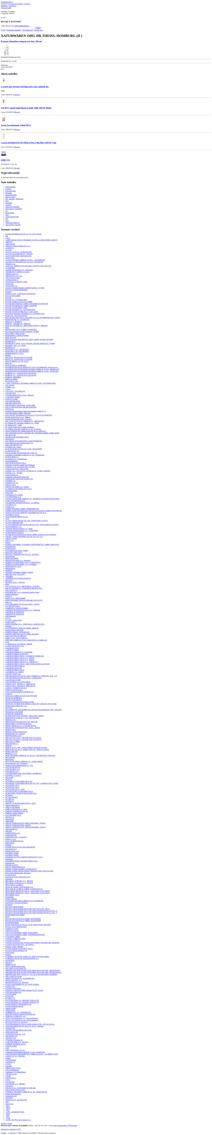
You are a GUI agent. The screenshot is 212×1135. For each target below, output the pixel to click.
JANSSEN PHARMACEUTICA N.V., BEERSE (22, 610)
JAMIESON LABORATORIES (16, 608)
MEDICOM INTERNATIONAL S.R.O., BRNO (22, 728)
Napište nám (38, 30)
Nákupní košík (6, 8)
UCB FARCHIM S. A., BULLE (16, 1042)
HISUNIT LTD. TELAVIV (15, 574)
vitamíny (8, 205)
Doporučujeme (10, 191)
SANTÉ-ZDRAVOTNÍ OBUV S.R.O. (19, 949)
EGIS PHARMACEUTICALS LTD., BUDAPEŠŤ (23, 449)
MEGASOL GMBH (12, 742)
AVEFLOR (9, 284)
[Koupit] (4, 65)
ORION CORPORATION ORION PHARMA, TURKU (25, 823)
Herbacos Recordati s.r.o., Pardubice (18, 560)
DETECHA (9, 409)
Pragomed (8, 879)
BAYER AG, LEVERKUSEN (16, 300)
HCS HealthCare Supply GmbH (16, 550)
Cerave (7, 389)
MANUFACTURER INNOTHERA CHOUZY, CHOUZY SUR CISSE (31, 704)
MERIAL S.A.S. (11, 753)
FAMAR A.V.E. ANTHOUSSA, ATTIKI (20, 467)
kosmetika (8, 203)
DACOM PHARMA (12, 401)
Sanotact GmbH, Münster (14, 947)
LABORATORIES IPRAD (15, 666)
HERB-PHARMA (11, 558)
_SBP (7, 1116)
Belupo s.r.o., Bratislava (13, 322)
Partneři (3, 1133)
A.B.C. (7, 238)
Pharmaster (9, 859)
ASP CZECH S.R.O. (12, 278)
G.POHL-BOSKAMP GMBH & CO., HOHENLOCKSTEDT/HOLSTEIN (32, 499)
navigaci (27, 4)
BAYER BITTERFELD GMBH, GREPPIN (21, 306)
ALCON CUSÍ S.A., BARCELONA (18, 252)
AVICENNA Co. (11, 286)
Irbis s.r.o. (8, 602)
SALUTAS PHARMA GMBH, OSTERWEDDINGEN (25, 935)
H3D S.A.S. (9, 541)
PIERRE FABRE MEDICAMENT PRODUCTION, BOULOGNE (29, 871)
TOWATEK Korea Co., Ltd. (15, 1034)
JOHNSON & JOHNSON (14, 612)
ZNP (7, 1102)
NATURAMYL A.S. (12, 769)
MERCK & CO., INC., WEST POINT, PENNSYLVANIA (26, 748)
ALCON (8, 250)
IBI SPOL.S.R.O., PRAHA (15, 582)
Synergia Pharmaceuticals (14, 1006)
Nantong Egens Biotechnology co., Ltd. (19, 765)
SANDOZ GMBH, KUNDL (15, 939)
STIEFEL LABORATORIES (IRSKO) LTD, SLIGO (24, 990)
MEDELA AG (10, 720)
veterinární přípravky (12, 223)
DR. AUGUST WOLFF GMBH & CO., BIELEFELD (24, 421)
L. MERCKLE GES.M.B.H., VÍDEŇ (18, 644)
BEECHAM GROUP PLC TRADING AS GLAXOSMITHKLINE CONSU (32, 318)
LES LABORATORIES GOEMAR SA (19, 692)
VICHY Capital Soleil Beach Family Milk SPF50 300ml (26, 108)
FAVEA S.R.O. (10, 485)
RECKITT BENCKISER (14, 907)
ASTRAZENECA (11, 280)
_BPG (7, 1106)
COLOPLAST (10, 393)
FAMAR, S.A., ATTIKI (13, 473)
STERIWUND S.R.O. (13, 988)
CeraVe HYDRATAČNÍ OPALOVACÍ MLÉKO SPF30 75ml (28, 143)
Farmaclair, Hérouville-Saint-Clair (17, 477)
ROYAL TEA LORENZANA (16, 927)
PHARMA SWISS (12, 855)
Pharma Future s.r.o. (12, 851)
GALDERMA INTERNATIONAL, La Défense (22, 503)
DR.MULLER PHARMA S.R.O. (17, 437)
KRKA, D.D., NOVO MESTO (16, 638)
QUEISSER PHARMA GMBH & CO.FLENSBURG (24, 901)
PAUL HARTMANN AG (14, 841)
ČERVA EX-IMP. (11, 399)
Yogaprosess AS (11, 1096)
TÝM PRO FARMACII (13, 1040)
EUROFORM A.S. (12, 457)
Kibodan (8, 626)
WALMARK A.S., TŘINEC (15, 1084)
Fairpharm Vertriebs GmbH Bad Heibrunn (20, 465)
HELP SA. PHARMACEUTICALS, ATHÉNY (22, 554)
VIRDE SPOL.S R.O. (13, 1068)
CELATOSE (9, 385)
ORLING (8, 831)
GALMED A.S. (11, 505)
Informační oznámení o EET (11, 1129)
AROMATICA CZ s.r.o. (13, 276)
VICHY (8, 1064)
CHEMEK (9, 576)
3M (6, 236)
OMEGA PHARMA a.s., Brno (16, 809)
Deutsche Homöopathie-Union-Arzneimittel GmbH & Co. (25, 411)
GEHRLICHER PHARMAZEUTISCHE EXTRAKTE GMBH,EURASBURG (33, 511)
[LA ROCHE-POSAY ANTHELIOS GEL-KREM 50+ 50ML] (3, 82)
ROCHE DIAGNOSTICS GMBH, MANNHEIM (23, 919)
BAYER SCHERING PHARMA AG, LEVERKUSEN (25, 314)
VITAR (8, 1076)
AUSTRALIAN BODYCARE (16, 282)
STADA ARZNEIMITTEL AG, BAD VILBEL (22, 984)
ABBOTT (9, 242)
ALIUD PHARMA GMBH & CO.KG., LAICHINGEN (25, 260)
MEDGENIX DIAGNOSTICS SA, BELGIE (21, 722)
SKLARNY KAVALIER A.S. (16, 968)
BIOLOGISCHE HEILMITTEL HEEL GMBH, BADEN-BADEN (29, 339)
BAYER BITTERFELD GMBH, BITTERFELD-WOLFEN (26, 304)
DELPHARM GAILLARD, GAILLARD (20, 405)
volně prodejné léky (12, 217)
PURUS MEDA (11, 899)
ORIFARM (9, 821)
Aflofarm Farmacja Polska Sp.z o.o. (17, 246)
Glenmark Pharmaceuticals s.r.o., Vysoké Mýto (21, 531)
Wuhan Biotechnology (13, 1094)
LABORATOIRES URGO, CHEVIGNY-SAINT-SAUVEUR (27, 664)
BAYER (8, 298)
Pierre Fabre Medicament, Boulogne (18, 873)
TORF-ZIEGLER (11, 1032)
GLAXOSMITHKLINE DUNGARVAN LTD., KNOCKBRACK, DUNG (32, 525)
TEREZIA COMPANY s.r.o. (15, 1016)
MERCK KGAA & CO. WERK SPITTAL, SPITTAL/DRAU (27, 750)
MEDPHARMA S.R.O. (13, 736)
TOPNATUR (10, 1028)
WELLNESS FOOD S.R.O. (15, 1090)
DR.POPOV (9, 439)
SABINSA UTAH (11, 929)
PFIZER (8, 845)
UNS (7, 1048)
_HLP (7, 1110)
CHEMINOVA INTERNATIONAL (18, 578)
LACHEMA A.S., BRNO (14, 672)
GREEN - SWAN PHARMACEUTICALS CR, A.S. (24, 537)
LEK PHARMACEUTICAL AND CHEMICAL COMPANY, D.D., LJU (31, 676)
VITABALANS (11, 1074)
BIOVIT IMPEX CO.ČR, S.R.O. (17, 361)
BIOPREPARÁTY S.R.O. (14, 353)
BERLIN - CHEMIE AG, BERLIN (17, 324)
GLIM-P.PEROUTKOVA (14, 533)
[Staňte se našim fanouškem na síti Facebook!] (72, 1125)
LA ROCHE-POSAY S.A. (14, 646)
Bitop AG (8, 363)
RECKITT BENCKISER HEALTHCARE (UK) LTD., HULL (27, 909)
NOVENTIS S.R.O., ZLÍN (15, 789)
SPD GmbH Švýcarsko (13, 976)
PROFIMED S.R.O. (12, 895)
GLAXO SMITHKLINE (14, 523)
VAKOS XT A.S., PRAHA (15, 1056)
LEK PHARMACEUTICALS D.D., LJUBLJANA (23, 678)
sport (7, 221)
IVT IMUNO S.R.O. (12, 606)
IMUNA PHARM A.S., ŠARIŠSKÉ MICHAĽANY (24, 588)
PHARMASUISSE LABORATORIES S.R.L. (21, 861)
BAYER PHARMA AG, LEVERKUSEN (20, 310)
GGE (7, 519)
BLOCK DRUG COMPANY (15, 365)
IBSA (7, 584)
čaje (6, 219)
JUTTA (8, 618)
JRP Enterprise (10, 616)
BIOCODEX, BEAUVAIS (15, 334)
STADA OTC (10, 986)
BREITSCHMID (11, 379)
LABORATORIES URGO (15, 670)
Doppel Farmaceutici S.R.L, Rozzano (18, 419)
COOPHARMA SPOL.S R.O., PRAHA (19, 395)
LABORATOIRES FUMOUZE (16, 654)
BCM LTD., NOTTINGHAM (16, 316)
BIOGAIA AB (10, 337)
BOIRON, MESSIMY (13, 377)
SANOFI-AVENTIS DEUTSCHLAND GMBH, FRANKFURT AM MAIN (32, 943)
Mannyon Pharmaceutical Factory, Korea (19, 702)
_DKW (7, 1108)
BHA (7, 328)
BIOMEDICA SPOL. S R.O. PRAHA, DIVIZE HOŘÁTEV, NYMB (30, 343)
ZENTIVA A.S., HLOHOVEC (16, 1100)
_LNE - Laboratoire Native (14, 1112)
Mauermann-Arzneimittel (14, 712)
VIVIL (7, 1080)
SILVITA (8, 962)
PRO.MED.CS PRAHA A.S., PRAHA (19, 881)
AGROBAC (9, 248)
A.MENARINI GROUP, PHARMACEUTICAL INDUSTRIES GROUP (31, 240)
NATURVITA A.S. (12, 771)
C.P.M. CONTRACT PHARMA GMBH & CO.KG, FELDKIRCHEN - (31, 383)
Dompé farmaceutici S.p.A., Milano (17, 417)
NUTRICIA (9, 799)
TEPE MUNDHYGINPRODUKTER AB (20, 1014)
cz (1, 17)
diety (7, 201)
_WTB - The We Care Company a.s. (18, 1120)
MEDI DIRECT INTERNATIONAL (18, 724)
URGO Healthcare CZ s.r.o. (15, 1050)
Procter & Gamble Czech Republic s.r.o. (19, 887)
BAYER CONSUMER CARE (16, 308)
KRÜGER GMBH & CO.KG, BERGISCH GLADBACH (26, 640)
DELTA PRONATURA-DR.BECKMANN (20, 407)
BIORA (8, 355)
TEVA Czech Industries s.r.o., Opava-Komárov (21, 1018)
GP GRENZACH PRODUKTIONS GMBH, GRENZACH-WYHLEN (30, 535)
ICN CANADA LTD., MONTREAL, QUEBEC (22, 586)
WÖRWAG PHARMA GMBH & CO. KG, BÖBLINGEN (26, 1092)
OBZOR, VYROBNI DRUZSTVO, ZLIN (20, 803)
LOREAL (8, 694)
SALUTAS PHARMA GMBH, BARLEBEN (21, 933)
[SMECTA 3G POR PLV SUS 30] (3, 156)
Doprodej (8, 193)
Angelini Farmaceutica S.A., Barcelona (19, 270)
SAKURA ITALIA (12, 931)
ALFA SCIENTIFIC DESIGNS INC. (18, 256)
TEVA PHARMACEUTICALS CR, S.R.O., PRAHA (24, 1026)
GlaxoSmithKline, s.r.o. (13, 527)
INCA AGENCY (11, 590)
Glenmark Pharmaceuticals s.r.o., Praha (19, 529)
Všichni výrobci (6, 1123)
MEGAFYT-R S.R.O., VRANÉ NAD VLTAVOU (23, 738)
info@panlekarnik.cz (22, 26)
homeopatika (9, 213)
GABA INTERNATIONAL (15, 501)
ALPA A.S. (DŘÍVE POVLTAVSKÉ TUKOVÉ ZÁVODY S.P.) (28, 266)
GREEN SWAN (11, 539)
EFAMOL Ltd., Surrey (13, 447)
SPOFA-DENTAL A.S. (13, 980)
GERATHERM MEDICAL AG (16, 517)
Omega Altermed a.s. (12, 805)
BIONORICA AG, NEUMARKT (17, 349)
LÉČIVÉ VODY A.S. (13, 674)
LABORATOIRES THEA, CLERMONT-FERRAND (24, 656)
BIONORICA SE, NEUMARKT (17, 351)
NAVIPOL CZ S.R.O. (13, 775)
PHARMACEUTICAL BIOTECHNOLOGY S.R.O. (24, 857)
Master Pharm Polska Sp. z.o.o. (16, 706)
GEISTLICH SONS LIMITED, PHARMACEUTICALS (25, 513)
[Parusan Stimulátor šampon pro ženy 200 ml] (6, 55)
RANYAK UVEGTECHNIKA (16, 903)
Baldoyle (8, 292)
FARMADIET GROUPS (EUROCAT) (19, 479)
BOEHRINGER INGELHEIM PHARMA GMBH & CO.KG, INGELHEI (31, 371)
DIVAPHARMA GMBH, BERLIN (17, 413)
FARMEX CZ (10, 481)
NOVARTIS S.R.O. (12, 785)
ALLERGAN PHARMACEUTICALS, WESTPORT (24, 262)
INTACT (8, 596)
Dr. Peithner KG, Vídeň (13, 425)
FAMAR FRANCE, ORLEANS (16, 469)
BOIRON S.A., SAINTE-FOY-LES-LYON (20, 373)
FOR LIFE (9, 493)
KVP (7, 642)
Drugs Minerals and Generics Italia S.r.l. (19, 443)
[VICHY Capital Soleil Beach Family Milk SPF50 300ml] (3, 103)
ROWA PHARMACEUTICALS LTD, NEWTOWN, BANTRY (28, 925)
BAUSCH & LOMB (12, 296)
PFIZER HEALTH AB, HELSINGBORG (20, 847)
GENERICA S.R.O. (12, 515)
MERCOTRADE (11, 752)
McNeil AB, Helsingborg (14, 714)
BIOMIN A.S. (10, 347)
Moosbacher (9, 759)
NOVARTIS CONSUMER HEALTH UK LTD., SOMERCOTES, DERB (31, 783)
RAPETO (8, 905)
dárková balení (10, 197)
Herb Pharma (10, 556)
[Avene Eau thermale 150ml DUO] (3, 121)
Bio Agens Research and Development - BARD (22, 332)
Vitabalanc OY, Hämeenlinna (15, 1072)
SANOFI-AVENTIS (12, 941)
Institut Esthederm (11, 594)
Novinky (8, 189)
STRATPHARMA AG (13, 992)
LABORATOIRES (12, 650)
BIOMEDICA (10, 341)
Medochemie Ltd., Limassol (15, 734)
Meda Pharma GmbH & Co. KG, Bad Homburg (22, 718)
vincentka (8, 1066)
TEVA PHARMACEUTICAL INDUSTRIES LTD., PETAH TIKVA (30, 1024)
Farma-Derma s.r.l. (11, 475)
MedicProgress (10, 730)
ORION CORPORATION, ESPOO (18, 825)
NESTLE (8, 779)
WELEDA (9, 1086)
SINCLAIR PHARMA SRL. (15, 966)
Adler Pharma (10, 244)
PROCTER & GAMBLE (14, 885)
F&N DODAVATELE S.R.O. (15, 463)
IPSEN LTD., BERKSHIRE (15, 598)
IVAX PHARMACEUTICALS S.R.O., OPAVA (22, 604)
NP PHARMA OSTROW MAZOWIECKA (21, 793)
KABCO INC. (10, 622)
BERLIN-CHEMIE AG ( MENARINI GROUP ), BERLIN (26, 326)
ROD (7, 917)
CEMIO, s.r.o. (10, 387)
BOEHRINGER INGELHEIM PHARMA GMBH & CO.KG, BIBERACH (32, 369)
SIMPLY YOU (10, 964)
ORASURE (9, 819)
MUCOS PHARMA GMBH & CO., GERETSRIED (24, 761)
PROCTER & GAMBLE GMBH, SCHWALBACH (24, 889)
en (4, 17)
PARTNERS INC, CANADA (16, 837)
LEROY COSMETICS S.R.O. (16, 688)
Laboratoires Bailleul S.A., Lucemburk (18, 652)
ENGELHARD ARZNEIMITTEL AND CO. (21, 453)
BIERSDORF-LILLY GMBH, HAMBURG (21, 330)
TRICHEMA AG (11, 1036)
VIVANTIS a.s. (10, 1078)
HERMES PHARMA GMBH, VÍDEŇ (19, 572)
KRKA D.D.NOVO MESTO (15, 636)
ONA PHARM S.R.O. (13, 815)
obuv (7, 215)
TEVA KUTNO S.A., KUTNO (16, 1022)
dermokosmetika (11, 195)
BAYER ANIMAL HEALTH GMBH (18, 302)
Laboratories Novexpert (13, 668)
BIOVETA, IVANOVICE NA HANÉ (18, 357)
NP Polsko (9, 795)
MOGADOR (10, 757)
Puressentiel (9, 897)
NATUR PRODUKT (12, 767)
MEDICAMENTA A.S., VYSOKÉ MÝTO (20, 726)
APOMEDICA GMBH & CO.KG (17, 272)
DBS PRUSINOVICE (13, 403)
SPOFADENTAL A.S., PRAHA (16, 982)
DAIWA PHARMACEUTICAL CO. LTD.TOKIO (23, 234)
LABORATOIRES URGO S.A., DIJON (19, 658)
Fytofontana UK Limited (14, 495)
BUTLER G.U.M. (11, 381)
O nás (3, 30)
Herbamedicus (10, 568)
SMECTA (5, 160)
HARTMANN (10, 546)
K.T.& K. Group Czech (13, 620)
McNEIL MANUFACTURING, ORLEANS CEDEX (24, 716)
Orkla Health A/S (11, 829)
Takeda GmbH (10, 1008)
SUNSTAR (9, 996)
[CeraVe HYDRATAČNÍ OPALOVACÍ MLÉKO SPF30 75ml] (3, 138)
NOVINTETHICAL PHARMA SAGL (19, 791)
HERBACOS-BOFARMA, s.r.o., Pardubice (20, 564)
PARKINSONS (11, 835)
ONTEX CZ (9, 817)
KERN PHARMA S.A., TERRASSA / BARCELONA (24, 624)
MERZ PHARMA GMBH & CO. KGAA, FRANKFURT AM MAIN (30, 755)
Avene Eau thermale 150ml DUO (16, 125)
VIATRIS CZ (10, 1062)
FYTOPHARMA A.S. (13, 497)
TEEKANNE (10, 1010)
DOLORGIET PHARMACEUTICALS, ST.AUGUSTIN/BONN (28, 415)
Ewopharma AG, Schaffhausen (16, 459)
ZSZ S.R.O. (9, 1104)
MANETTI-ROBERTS (13, 700)
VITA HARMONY (12, 1070)
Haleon (7, 543)
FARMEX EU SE (11, 483)
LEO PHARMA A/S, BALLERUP (17, 682)
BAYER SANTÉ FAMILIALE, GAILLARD (21, 312)
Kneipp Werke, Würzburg (14, 630)
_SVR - (8, 1118)
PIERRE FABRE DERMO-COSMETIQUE (21, 869)
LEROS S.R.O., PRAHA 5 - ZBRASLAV (20, 684)
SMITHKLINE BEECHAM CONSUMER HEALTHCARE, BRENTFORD (32, 970)
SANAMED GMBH (12, 937)
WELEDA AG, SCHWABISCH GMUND (20, 1088)
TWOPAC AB (10, 1038)
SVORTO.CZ (10, 998)
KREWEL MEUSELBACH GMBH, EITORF (21, 634)
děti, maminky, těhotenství (14, 199)
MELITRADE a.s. (11, 744)
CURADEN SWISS (12, 397)
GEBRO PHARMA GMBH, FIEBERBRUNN (22, 509)
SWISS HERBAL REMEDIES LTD (18, 1004)
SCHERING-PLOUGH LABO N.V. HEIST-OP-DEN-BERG (27, 957)
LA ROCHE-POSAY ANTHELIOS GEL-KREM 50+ (25, 87)
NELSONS (9, 777)
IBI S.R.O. (9, 580)
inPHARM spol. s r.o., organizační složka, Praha (22, 592)
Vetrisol (8, 1058)
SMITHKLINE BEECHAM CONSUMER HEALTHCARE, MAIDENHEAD (33, 972)
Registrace (12, 6)
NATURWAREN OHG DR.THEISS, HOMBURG (23, 773)
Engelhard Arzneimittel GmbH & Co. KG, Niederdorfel (24, 455)
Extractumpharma (11, 461)
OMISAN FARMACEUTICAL (16, 811)
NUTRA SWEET (11, 797)
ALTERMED (10, 268)
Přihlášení (4, 6)
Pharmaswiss (9, 863)
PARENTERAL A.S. (12, 833)
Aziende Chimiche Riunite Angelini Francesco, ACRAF (25, 288)
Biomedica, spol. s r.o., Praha (15, 345)
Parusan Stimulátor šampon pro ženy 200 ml (21, 41)
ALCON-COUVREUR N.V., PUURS (19, 254)
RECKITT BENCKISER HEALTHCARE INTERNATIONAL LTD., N (31, 911)
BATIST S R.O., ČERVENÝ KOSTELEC (20, 294)
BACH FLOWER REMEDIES (16, 290)
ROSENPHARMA (12, 923)
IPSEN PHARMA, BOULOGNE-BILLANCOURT (24, 600)
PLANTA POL (10, 875)
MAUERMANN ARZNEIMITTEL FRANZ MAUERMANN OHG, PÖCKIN (33, 710)
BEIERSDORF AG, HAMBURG (17, 320)
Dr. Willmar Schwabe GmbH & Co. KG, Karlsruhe (23, 429)
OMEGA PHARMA (12, 807)
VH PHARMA (10, 1060)
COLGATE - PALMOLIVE (15, 391)
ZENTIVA (9, 1098)
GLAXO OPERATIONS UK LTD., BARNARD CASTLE (26, 521)
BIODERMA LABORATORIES (17, 335)
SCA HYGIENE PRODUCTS (16, 951)
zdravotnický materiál (12, 225)
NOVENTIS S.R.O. (12, 787)
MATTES (8, 708)
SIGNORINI (9, 960)
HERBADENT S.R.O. (13, 566)
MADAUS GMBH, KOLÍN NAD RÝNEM (21, 696)
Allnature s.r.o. (10, 264)
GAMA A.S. (9, 507)
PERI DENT (9, 843)
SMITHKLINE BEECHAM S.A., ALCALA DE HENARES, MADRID (31, 974)
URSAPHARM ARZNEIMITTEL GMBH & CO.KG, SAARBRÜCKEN (31, 1054)
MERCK (8, 746)
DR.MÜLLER (10, 435)
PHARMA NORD (12, 853)
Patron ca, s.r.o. (10, 839)
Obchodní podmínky (14, 30)
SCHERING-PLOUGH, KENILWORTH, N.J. (22, 959)
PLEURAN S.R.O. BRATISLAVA (17, 877)
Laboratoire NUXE (12, 648)
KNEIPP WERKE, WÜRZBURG (17, 632)
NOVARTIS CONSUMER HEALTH (18, 781)
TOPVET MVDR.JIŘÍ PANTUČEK (18, 1030)
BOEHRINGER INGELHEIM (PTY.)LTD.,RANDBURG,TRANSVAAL (31, 367)
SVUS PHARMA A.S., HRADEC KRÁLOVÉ (22, 1000)
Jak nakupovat (28, 30)
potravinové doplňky (12, 207)
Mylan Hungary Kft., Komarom (16, 763)
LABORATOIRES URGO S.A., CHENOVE (21, 662)
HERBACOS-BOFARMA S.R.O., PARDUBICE (23, 562)
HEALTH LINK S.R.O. (14, 552)
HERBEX (9, 570)
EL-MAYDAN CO (12, 451)
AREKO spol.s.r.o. (12, 274)
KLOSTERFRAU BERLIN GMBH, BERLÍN (22, 628)
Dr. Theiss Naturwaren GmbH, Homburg (19, 427)
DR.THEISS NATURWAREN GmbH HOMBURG (23, 441)
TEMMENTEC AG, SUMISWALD (18, 1012)
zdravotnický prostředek (13, 209)
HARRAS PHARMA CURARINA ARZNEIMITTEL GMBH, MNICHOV (32, 544)
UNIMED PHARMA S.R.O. (15, 1044)
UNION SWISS (11, 1046)
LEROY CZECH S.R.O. (14, 690)
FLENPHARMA (11, 491)
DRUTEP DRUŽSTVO (13, 445)
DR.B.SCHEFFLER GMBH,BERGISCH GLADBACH (25, 431)
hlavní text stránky (16, 4)
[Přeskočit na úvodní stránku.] (7, 2)
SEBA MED (9, 953)
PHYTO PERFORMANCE (15, 867)
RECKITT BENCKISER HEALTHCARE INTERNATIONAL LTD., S (31, 913)
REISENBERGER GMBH (15, 915)
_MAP (7, 1114)
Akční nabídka (10, 187)
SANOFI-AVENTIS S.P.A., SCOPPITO (19, 945)
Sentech (8, 955)
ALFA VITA (9, 258)
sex (6, 211)
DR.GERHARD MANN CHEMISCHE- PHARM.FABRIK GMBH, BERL (32, 433)
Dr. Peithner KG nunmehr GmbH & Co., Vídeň (22, 423)
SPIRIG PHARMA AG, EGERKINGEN (20, 978)
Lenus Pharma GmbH (13, 680)
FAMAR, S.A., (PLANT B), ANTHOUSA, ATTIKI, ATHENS (27, 471)
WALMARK (10, 1082)
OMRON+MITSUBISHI (14, 813)
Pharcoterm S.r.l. (11, 849)
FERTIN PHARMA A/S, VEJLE (17, 487)
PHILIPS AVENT (11, 865)
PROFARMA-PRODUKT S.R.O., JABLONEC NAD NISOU (27, 891)
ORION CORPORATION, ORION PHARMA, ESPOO (25, 827)
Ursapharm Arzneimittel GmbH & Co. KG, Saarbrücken (25, 1052)
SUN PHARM (10, 994)
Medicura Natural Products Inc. (16, 732)
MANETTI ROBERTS (13, 698)
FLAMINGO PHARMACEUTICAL (18, 489)
